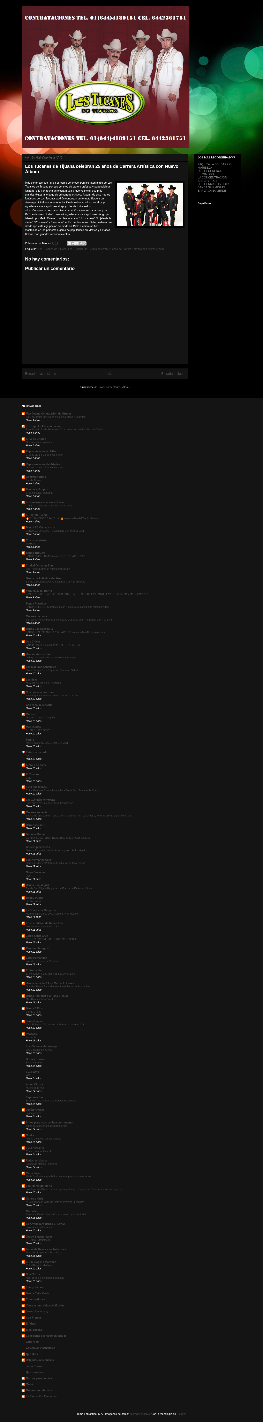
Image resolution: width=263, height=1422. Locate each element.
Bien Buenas (34, 1329)
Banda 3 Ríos (33, 1011)
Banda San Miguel (37, 885)
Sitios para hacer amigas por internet (49, 1122)
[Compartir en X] (77, 243)
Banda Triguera (35, 552)
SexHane (31, 543)
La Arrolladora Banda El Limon (46, 1223)
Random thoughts (37, 948)
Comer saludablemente (39, 1151)
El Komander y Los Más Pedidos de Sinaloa (50, 973)
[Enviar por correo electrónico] (69, 243)
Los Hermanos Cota (38, 859)
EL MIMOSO (206, 174)
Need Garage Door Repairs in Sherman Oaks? (52, 670)
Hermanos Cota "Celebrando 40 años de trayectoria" (55, 863)
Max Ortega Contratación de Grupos (49, 413)
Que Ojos (32, 1354)
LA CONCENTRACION (212, 177)
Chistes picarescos (38, 847)
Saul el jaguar (35, 1021)
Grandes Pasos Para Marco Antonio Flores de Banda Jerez (59, 986)
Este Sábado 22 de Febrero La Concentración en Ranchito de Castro (64, 429)
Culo (28, 777)
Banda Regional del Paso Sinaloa (47, 995)
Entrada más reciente (40, 373)
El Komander (34, 970)
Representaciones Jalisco (42, 451)
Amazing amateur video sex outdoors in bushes (52, 695)
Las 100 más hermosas (40, 799)
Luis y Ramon (35, 1287)
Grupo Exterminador (39, 1236)
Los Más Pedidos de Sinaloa (42, 961)
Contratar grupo (36, 476)
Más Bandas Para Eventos (40, 999)
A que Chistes (35, 1084)
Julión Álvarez (35, 1109)
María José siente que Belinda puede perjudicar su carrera (58, 1176)
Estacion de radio (37, 752)
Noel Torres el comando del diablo (45, 1277)
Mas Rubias (33, 726)
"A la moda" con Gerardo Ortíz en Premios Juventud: (55, 1202)
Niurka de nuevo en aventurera (43, 1138)
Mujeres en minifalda (39, 1390)
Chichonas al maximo (40, 692)
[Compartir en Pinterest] (84, 243)
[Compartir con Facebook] (80, 243)
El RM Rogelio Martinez (41, 1261)
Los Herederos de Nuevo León (45, 923)
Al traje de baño (36, 765)
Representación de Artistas (43, 464)
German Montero (36, 834)
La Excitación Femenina (41, 1396)
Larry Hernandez (36, 957)
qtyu (28, 875)
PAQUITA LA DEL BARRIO (215, 164)
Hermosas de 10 (36, 825)
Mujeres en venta (36, 812)
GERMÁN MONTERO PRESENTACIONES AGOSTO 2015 (58, 837)
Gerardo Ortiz (34, 1198)
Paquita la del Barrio (39, 590)
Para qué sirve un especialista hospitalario (49, 803)
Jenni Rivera (34, 1366)
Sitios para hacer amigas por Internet (46, 1125)
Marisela (31, 1211)
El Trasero (32, 774)
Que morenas (34, 1372)
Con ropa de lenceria (39, 704)
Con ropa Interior (37, 540)
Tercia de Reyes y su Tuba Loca (46, 1249)
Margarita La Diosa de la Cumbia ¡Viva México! (52, 913)
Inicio (109, 373)
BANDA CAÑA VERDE (212, 190)
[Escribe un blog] (73, 243)
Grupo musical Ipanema (39, 442)
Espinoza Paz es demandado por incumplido (51, 1100)
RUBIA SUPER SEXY (38, 730)
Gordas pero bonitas (39, 1378)
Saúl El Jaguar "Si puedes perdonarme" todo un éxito (55, 1024)
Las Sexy (31, 679)
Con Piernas (34, 1317)
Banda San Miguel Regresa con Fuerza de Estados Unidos (59, 888)
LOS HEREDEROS (210, 171)
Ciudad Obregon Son (39, 565)
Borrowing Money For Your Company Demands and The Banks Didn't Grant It (69, 619)
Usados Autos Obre (38, 654)
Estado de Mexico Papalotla (41, 1164)
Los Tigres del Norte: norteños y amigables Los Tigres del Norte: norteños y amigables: (74, 1189)
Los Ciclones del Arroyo (41, 1046)
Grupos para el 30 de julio (40, 717)
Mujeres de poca (36, 616)
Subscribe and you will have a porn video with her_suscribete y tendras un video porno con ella (79, 815)
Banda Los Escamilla (39, 628)
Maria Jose (33, 1173)
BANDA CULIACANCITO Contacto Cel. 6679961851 (55, 530)
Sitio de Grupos (36, 438)
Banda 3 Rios (34, 1008)
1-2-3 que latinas (36, 787)
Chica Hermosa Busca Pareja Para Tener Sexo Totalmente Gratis (62, 790)
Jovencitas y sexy (37, 1311)
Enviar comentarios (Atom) (113, 387)
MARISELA (205, 167)
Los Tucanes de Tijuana (52, 248)
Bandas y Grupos (37, 489)
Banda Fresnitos (36, 603)
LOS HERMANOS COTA (213, 184)
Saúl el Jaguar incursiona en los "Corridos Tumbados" (56, 417)
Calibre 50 (32, 1341)
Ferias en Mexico (36, 1160)
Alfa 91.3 (31, 755)
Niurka (30, 1135)
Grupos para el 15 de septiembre (44, 454)
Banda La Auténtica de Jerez (44, 578)
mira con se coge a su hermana (43, 683)
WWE (29, 1075)
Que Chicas (33, 641)
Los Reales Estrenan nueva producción (48, 568)
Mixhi (29, 1384)
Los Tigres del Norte (39, 1185)
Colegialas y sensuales (40, 1347)
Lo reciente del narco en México (46, 1335)
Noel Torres (33, 1274)
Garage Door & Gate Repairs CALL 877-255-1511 (54, 645)
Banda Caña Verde (37, 1293)
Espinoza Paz (34, 1097)
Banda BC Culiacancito (40, 527)
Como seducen (35, 1299)
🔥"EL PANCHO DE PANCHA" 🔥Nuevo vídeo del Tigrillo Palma (62, 518)
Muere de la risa (35, 1087)
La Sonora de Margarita (41, 910)
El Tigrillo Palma (36, 514)
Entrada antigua (173, 373)
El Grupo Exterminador (38, 1240)
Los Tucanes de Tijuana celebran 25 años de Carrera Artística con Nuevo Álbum (116, 248)
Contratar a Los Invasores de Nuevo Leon (49, 505)
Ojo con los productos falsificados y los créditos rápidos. (57, 850)
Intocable (32, 1033)
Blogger (181, 1413)
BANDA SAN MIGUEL (212, 187)
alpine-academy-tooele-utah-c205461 (47, 743)
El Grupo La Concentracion (43, 426)
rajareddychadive (140, 1413)
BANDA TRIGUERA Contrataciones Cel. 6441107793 (55, 556)
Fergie (30, 739)
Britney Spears (35, 1059)
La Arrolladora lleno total (39, 1227)
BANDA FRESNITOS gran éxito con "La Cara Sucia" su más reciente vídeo (67, 607)
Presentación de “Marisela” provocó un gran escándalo (56, 1214)
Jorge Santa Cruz (37, 935)
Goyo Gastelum (36, 872)
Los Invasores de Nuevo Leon (45, 502)
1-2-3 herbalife (35, 1147)
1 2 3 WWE (32, 1071)
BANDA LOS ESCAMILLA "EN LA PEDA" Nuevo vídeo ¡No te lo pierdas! (65, 632)
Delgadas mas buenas (40, 1360)
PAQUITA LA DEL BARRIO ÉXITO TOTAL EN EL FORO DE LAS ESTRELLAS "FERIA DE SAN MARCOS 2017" (87, 594)
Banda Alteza (33, 480)
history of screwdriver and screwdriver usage (51, 657)
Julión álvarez (34, 1113)
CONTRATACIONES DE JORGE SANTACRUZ (51, 939)
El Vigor (31, 1323)
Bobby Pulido (34, 897)
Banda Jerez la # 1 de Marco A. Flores (50, 983)
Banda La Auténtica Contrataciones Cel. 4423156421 (55, 581)
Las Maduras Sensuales (41, 666)
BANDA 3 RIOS (207, 180)
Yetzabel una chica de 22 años (45, 1305)
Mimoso (31, 714)
